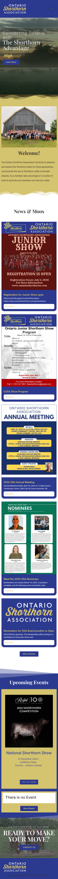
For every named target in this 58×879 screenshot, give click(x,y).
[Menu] (52, 9)
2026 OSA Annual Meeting (19, 482)
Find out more (29, 782)
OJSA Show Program (16, 391)
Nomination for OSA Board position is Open (29, 630)
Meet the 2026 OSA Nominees (21, 579)
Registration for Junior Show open (24, 294)
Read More (9, 306)
